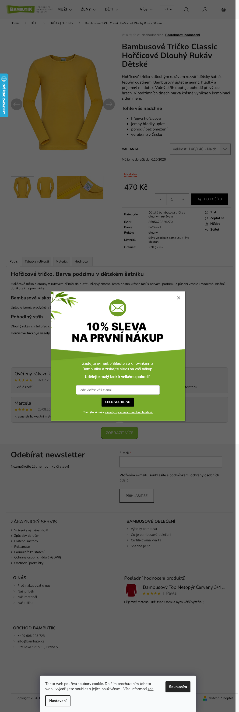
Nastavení (58, 700)
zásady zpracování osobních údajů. (129, 412)
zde (151, 688)
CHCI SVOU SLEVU (117, 402)
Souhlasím (178, 686)
